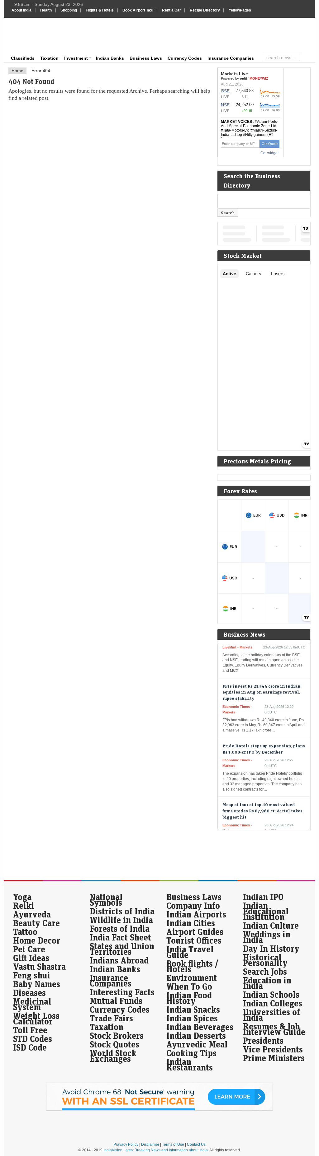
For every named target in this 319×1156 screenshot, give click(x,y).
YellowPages (240, 10)
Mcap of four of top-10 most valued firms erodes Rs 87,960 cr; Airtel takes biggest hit (262, 803)
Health (46, 10)
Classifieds (23, 58)
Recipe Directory (205, 10)
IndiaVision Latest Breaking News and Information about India (155, 1150)
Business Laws (146, 58)
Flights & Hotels (100, 10)
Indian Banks (110, 58)
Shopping (68, 10)
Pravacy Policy (125, 1144)
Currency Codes (185, 58)
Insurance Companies (230, 58)
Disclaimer (150, 1144)
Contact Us (196, 1144)
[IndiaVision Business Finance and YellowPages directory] (42, 35)
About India (21, 10)
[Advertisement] (201, 35)
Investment (76, 58)
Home (17, 70)
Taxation (49, 58)
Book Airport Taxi (137, 10)
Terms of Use (173, 1144)
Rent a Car (171, 10)
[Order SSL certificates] (159, 1109)
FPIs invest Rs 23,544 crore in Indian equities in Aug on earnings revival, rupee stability (261, 684)
